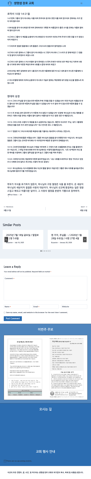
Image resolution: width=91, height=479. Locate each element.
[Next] (85, 239)
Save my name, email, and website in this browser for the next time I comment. (37, 312)
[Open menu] (81, 3)
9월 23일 (83, 208)
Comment (9, 278)
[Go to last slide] (6, 239)
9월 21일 (8, 208)
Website (65, 306)
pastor (10, 242)
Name (8, 306)
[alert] (45, 461)
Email (36, 306)
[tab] (41, 251)
